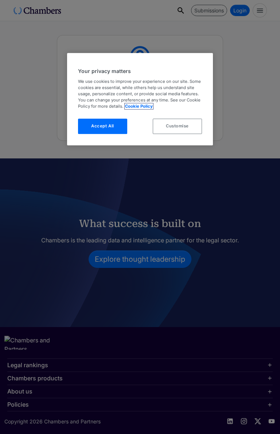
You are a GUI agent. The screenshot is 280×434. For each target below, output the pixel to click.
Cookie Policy (139, 106)
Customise (177, 125)
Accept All (102, 125)
